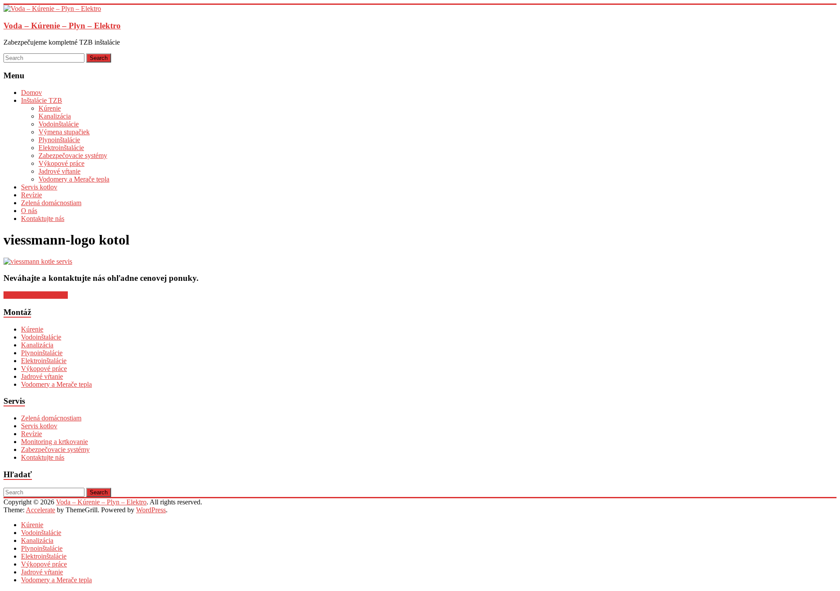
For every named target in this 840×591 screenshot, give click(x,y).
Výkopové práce (61, 163)
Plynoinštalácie (59, 139)
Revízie (31, 195)
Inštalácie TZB (41, 100)
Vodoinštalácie (58, 124)
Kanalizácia (54, 116)
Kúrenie (49, 108)
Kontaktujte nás (42, 218)
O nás (29, 210)
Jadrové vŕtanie (59, 171)
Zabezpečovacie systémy (72, 155)
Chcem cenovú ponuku (36, 295)
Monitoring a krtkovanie (54, 441)
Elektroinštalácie (61, 147)
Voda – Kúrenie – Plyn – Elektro (62, 25)
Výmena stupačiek (64, 132)
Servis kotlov (39, 187)
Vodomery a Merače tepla (73, 179)
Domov (31, 92)
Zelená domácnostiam (51, 202)
